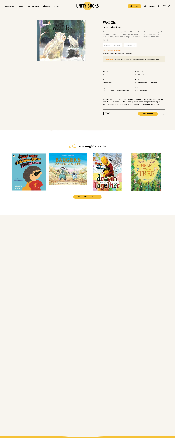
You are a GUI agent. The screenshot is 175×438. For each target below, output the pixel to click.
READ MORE (106, 40)
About (20, 6)
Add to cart (148, 113)
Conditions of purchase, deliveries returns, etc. (117, 53)
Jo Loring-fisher (114, 27)
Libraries (46, 6)
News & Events (33, 6)
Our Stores (9, 6)
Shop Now (134, 6)
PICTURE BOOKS (130, 45)
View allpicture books (87, 197)
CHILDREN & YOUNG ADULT (112, 45)
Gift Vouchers (149, 6)
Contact (57, 6)
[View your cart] (169, 6)
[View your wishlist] (164, 6)
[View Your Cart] (169, 6)
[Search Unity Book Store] (159, 6)
